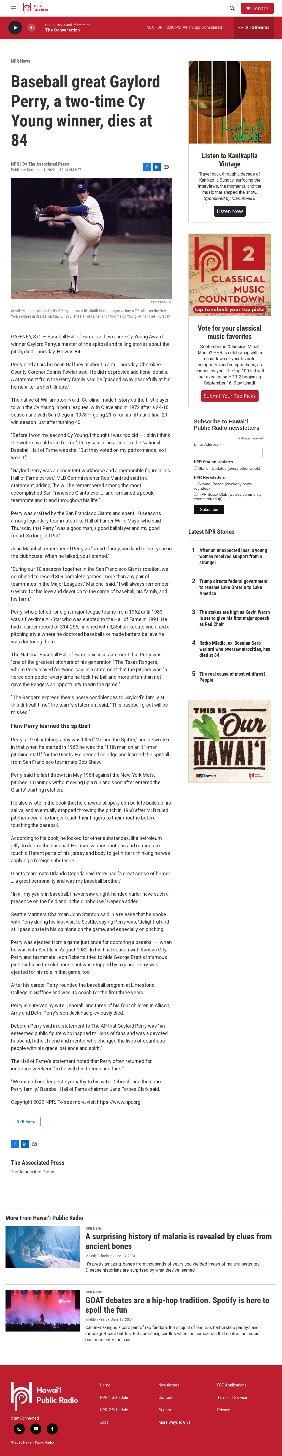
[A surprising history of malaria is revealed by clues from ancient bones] (43, 1247)
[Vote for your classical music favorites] (230, 275)
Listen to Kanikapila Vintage (229, 160)
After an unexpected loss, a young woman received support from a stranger (233, 556)
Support (166, 1410)
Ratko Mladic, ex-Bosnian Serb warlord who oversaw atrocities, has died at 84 (234, 649)
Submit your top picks (230, 395)
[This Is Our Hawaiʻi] (230, 741)
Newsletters (169, 1385)
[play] (15, 28)
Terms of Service (232, 1398)
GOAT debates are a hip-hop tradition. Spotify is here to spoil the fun (177, 1305)
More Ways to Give (175, 1422)
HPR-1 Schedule (114, 1398)
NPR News (20, 61)
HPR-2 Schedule (114, 1410)
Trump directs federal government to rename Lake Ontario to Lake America (233, 587)
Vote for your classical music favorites (229, 332)
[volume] (31, 28)
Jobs (104, 1422)
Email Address (208, 444)
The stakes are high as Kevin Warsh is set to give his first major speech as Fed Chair (234, 618)
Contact (165, 1398)
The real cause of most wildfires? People (232, 677)
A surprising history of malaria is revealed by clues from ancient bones (178, 1241)
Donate (259, 8)
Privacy (223, 1410)
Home (105, 1385)
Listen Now (230, 211)
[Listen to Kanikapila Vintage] (230, 102)
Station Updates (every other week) (228, 468)
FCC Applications (231, 1385)
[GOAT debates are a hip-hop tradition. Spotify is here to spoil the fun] (43, 1311)
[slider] (40, 27)
